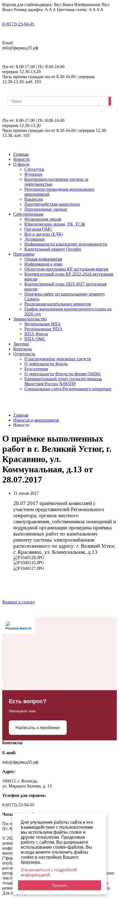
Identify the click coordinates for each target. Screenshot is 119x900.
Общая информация (43, 259)
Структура (34, 169)
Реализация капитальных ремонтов (57, 304)
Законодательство (30, 319)
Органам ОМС (38, 229)
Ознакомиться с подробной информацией (49, 872)
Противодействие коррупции (52, 204)
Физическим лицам (42, 219)
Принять (59, 885)
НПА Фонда (36, 334)
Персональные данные (45, 209)
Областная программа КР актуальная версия (66, 269)
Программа (24, 254)
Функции (33, 174)
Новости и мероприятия (36, 420)
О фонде (21, 164)
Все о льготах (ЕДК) (43, 234)
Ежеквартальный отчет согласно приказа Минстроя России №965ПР (63, 381)
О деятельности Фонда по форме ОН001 (62, 373)
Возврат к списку (18, 602)
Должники (34, 239)
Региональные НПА (43, 329)
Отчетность (24, 353)
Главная (20, 154)
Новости (21, 159)
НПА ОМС (35, 338)
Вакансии (33, 199)
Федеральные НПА (42, 324)
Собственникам (28, 214)
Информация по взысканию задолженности (65, 244)
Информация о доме (43, 264)
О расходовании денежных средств (57, 358)
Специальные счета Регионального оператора (67, 388)
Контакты (22, 348)
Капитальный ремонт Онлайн (52, 249)
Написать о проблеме (37, 727)
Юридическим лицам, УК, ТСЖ (54, 224)
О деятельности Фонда (46, 363)
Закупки (21, 343)
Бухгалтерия (36, 368)
